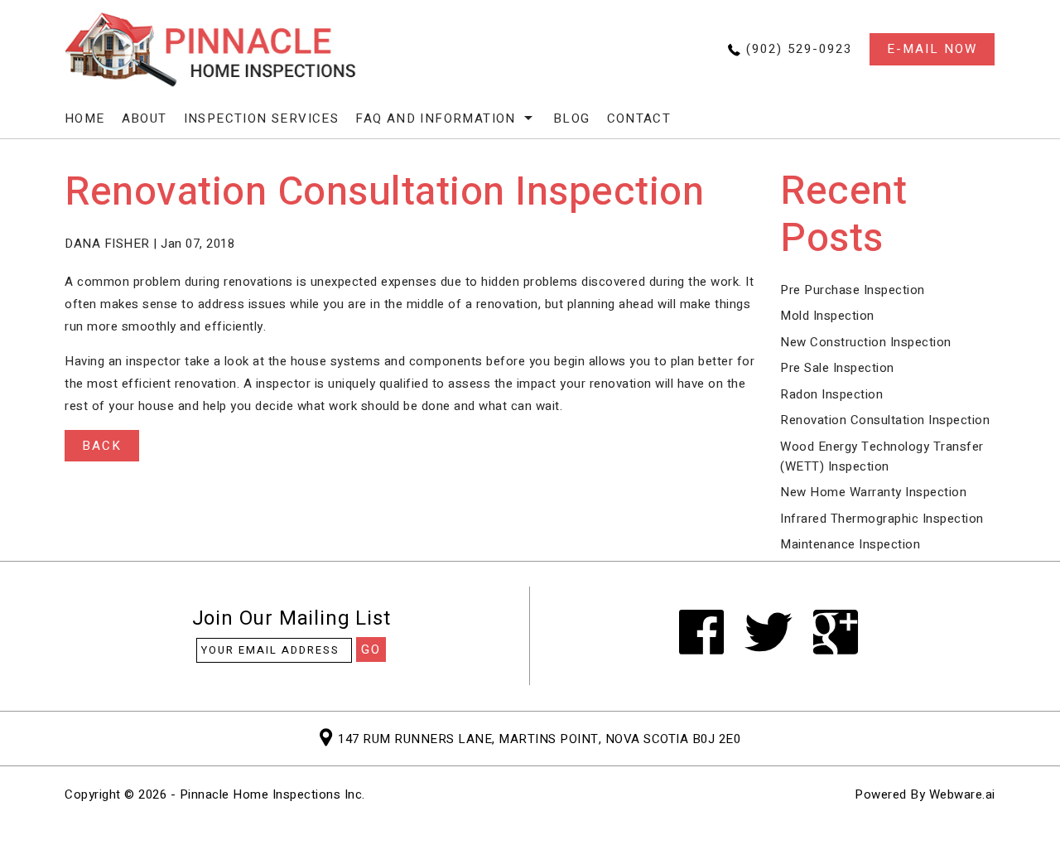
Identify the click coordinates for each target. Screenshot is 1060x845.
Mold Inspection (827, 316)
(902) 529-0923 (799, 49)
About (144, 118)
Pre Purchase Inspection (852, 290)
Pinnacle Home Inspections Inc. (272, 794)
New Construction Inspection (866, 342)
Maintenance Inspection (850, 544)
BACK (102, 446)
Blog (571, 118)
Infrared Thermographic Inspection (882, 518)
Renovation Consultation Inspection (885, 420)
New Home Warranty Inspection (873, 492)
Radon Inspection (831, 394)
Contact (639, 118)
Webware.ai (962, 794)
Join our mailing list (291, 621)
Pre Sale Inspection (837, 368)
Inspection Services (262, 118)
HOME (85, 118)
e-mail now (932, 49)
